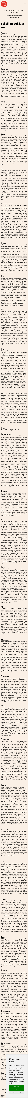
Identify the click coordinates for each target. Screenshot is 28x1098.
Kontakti (4, 1089)
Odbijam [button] (17, 1089)
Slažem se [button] (16, 1086)
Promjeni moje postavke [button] (17, 1092)
